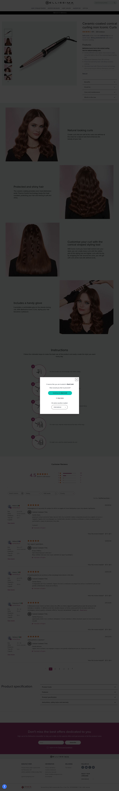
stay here (61, 398)
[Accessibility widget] (4, 786)
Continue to (60, 393)
